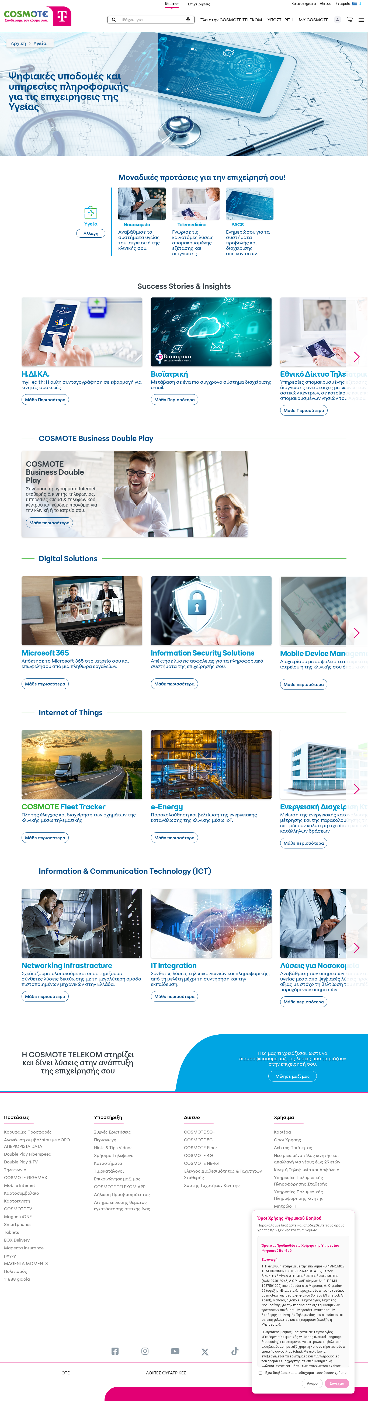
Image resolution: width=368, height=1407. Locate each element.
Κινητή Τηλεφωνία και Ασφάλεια (306, 1169)
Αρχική (18, 43)
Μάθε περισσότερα (49, 522)
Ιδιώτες (172, 3)
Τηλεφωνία (15, 1169)
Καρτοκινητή (17, 1201)
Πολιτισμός (15, 1271)
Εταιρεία (342, 3)
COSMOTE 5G (198, 1139)
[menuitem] (115, 1351)
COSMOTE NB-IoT (202, 1163)
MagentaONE (18, 1216)
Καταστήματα (303, 3)
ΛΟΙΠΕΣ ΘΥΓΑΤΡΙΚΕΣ (166, 1372)
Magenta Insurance (24, 1247)
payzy (10, 1255)
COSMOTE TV (18, 1208)
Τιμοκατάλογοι (109, 1171)
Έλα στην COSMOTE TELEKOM (231, 19)
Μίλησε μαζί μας (293, 1076)
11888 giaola (17, 1279)
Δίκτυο (326, 3)
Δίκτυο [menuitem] (192, 1117)
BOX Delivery (17, 1240)
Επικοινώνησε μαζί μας (117, 1178)
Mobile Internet (19, 1185)
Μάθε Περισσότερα (45, 399)
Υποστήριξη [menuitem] (108, 1117)
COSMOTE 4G (198, 1155)
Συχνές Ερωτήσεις (112, 1132)
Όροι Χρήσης (287, 1139)
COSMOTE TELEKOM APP (119, 1186)
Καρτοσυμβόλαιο (21, 1193)
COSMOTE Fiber (200, 1147)
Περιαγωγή (105, 1139)
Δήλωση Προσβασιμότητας (122, 1194)
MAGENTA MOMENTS (26, 1263)
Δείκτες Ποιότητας (293, 1147)
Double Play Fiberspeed (27, 1154)
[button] (338, 19)
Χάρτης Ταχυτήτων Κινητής (212, 1185)
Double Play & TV (21, 1162)
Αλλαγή (91, 233)
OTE (65, 1372)
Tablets (11, 1232)
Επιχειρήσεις (199, 4)
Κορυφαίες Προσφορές (28, 1132)
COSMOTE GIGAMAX (25, 1177)
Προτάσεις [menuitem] (16, 1117)
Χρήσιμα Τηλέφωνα (114, 1155)
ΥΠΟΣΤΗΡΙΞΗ (280, 19)
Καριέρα (282, 1132)
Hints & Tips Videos (113, 1147)
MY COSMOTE (313, 19)
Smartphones (18, 1224)
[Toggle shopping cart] (352, 19)
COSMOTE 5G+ (199, 1132)
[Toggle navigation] (360, 20)
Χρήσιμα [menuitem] (284, 1117)
